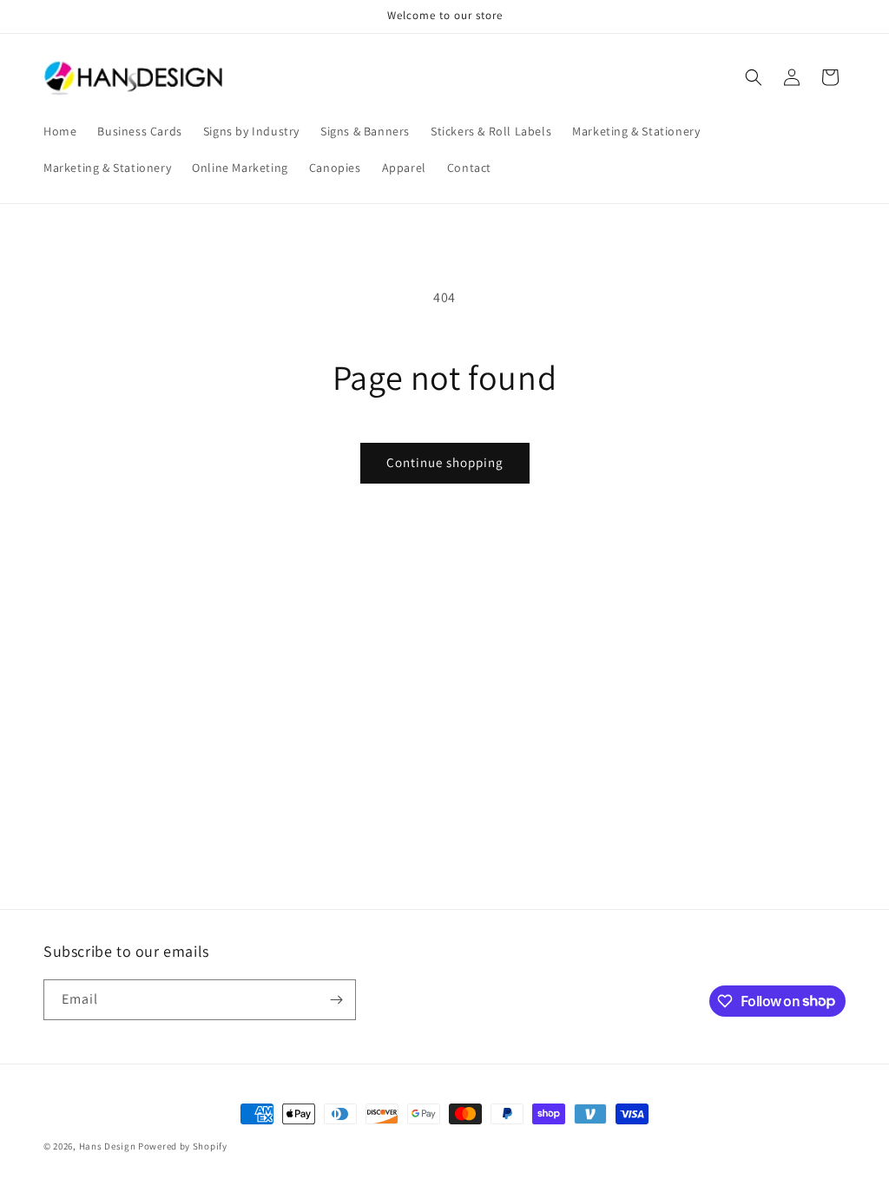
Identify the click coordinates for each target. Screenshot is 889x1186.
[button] (753, 77)
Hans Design (107, 1146)
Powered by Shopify (182, 1146)
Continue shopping (445, 462)
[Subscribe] (336, 999)
